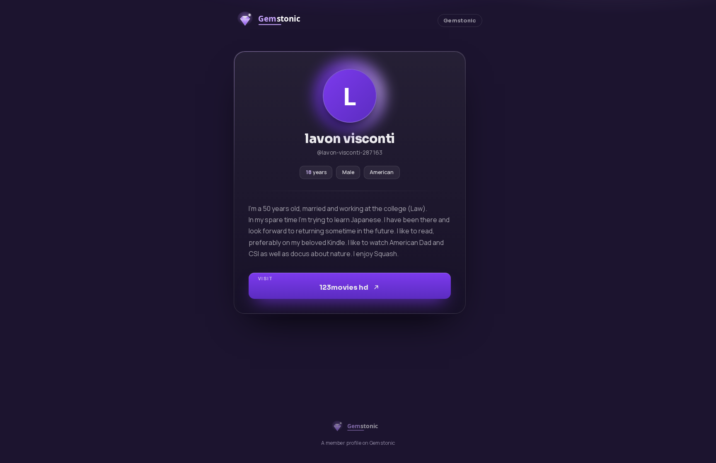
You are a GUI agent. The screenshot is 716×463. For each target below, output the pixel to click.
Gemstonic (459, 20)
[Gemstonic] (273, 20)
